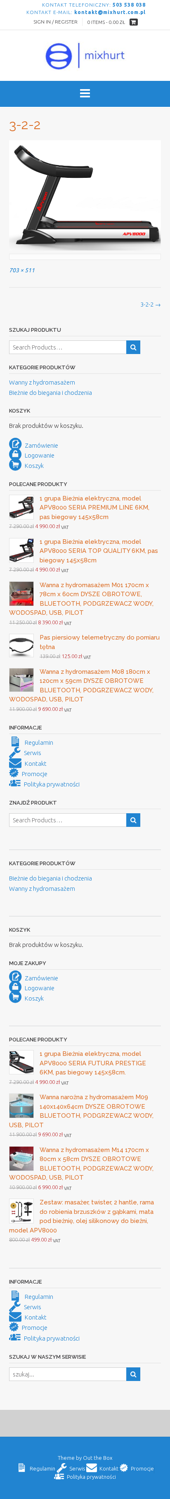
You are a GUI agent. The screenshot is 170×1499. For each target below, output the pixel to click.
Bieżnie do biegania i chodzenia (50, 392)
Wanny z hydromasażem (42, 382)
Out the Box (97, 1458)
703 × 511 (22, 270)
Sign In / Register (55, 21)
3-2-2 (150, 304)
